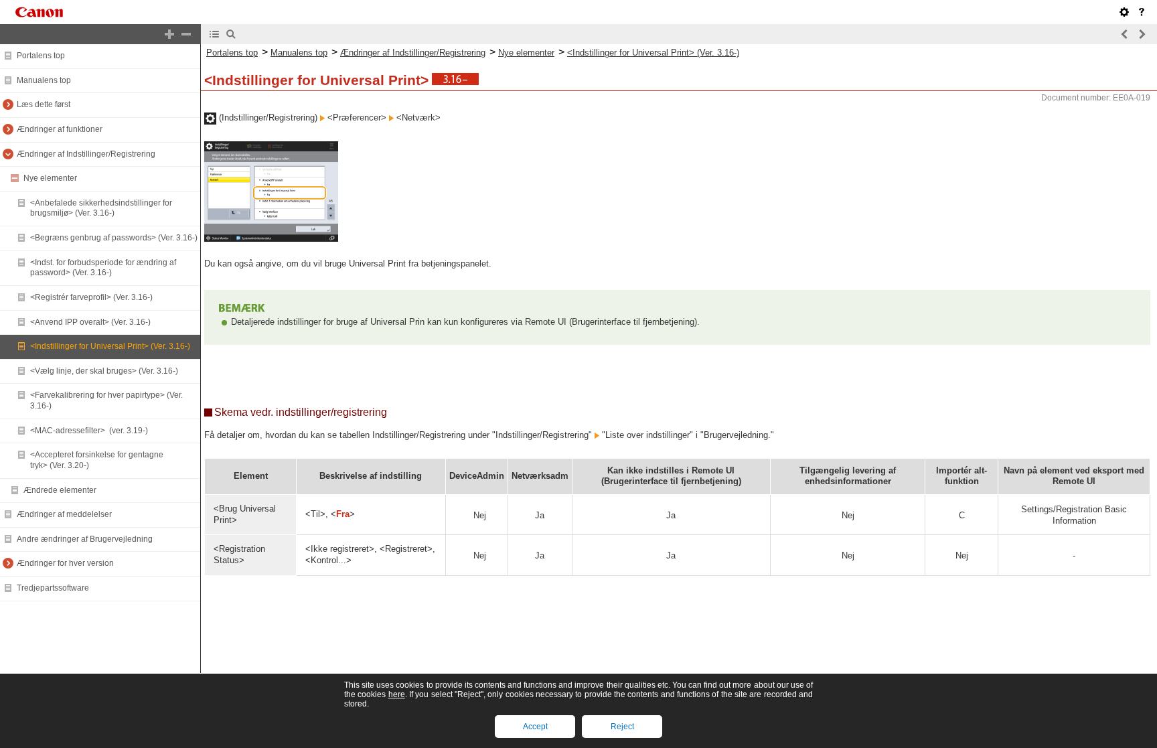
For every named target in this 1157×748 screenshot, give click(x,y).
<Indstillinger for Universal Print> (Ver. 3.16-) (110, 346)
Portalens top (41, 55)
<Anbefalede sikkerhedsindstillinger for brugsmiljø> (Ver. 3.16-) (101, 208)
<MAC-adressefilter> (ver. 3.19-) (89, 430)
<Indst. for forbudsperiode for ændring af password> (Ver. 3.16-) (103, 268)
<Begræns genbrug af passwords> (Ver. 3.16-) (114, 237)
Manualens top (44, 80)
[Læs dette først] (1141, 12)
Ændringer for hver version (65, 563)
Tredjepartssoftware (53, 588)
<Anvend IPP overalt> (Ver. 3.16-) (90, 322)
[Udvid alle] (169, 34)
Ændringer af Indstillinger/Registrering (86, 154)
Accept (535, 726)
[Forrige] (1124, 34)
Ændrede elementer (59, 490)
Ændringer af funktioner (59, 129)
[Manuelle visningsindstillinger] (1124, 12)
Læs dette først (43, 104)
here (396, 694)
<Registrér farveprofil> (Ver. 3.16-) (91, 297)
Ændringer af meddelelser (64, 514)
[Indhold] (214, 34)
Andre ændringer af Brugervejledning (85, 539)
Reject (622, 726)
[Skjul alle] (186, 34)
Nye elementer (50, 178)
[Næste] (1141, 34)
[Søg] (231, 34)
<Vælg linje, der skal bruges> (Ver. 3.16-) (104, 371)
